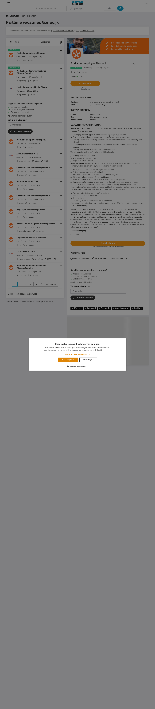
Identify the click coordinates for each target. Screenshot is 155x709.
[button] (77, 354)
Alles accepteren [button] (67, 360)
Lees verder (106, 350)
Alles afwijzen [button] (88, 360)
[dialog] (77, 354)
